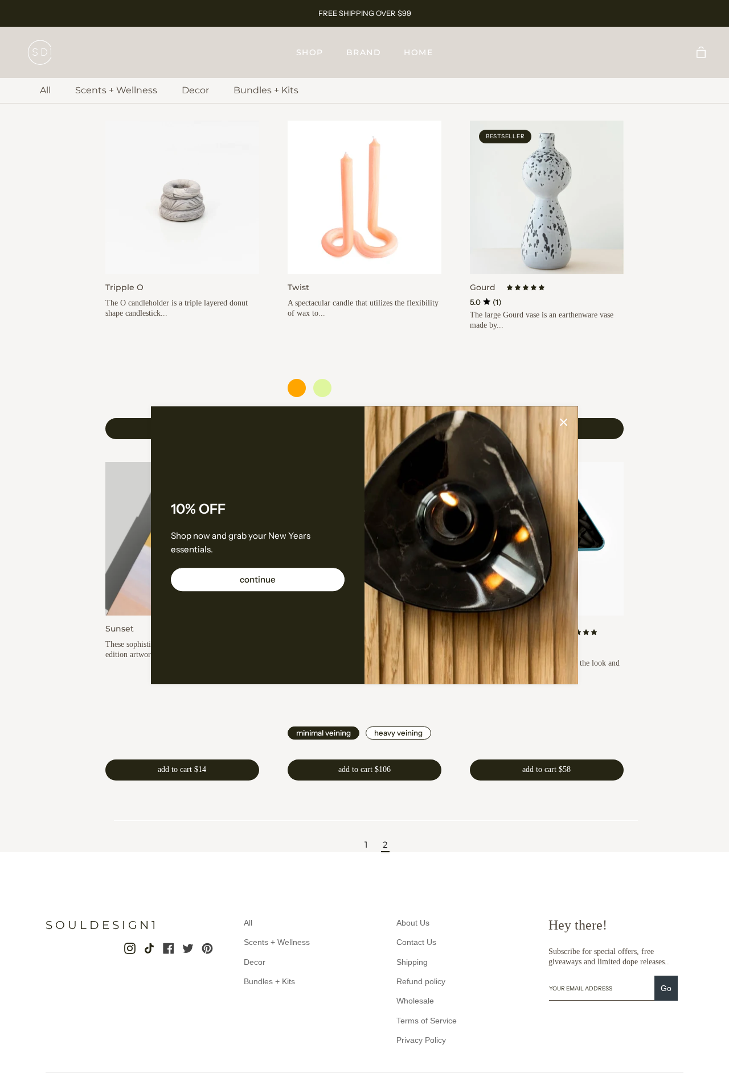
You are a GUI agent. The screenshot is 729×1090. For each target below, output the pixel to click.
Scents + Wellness (116, 90)
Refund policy (420, 981)
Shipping (412, 962)
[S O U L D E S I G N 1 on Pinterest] (207, 948)
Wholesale (415, 1000)
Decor (195, 90)
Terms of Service (426, 1020)
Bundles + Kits (266, 90)
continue (258, 580)
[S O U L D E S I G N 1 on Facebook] (168, 948)
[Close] (564, 421)
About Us (412, 922)
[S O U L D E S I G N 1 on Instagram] (130, 948)
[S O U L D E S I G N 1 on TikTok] (149, 948)
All (45, 90)
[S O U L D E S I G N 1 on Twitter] (188, 948)
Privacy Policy (421, 1039)
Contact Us (416, 942)
